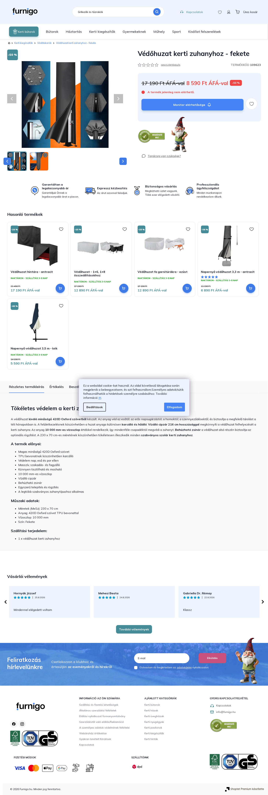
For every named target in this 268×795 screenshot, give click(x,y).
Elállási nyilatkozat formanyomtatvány (102, 716)
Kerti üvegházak (154, 716)
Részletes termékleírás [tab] (26, 387)
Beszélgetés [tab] (78, 387)
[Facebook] (13, 724)
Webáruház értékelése (93, 733)
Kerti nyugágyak (154, 722)
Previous (5, 602)
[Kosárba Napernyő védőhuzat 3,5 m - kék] (60, 361)
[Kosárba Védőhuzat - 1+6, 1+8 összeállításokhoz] (123, 288)
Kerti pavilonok (153, 727)
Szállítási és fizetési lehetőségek (98, 704)
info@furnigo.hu (226, 712)
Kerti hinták (151, 739)
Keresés (157, 12)
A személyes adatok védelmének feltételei (104, 727)
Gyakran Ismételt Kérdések (95, 739)
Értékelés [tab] (57, 387)
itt (99, 398)
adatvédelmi (184, 667)
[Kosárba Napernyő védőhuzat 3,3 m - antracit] (250, 288)
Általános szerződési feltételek (97, 710)
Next (263, 602)
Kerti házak (151, 710)
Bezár (144, 123)
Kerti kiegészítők (154, 733)
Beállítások (94, 407)
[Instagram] (22, 724)
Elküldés (212, 658)
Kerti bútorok (152, 704)
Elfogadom (174, 407)
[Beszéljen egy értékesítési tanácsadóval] (161, 156)
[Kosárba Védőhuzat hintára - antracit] (60, 288)
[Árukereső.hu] (151, 136)
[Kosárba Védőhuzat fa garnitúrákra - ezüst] (187, 288)
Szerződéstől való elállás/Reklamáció (101, 722)
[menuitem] (23, 31)
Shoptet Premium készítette (247, 788)
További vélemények (134, 629)
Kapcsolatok (194, 12)
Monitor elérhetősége (189, 105)
